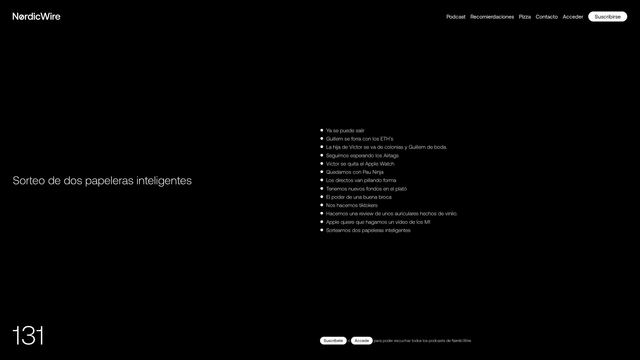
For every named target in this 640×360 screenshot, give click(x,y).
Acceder (573, 16)
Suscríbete (333, 340)
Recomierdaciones (492, 16)
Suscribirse (608, 16)
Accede (362, 340)
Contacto (547, 16)
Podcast (456, 16)
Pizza (525, 16)
